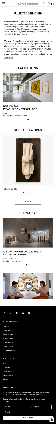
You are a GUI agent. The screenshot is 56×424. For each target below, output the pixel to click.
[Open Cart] (52, 3)
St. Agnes (6, 367)
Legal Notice (7, 331)
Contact (6, 327)
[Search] (44, 3)
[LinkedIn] (29, 313)
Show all (28, 202)
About (5, 363)
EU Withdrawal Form (10, 350)
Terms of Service (9, 334)
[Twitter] (10, 313)
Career (5, 379)
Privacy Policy (8, 338)
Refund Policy (8, 346)
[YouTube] (23, 313)
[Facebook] (4, 313)
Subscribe (28, 418)
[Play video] (28, 286)
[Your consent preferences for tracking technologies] (51, 419)
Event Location (8, 371)
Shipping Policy (8, 342)
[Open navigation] (3, 3)
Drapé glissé (10, 189)
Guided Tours (8, 375)
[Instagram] (17, 313)
